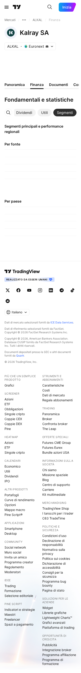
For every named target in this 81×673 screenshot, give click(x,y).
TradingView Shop (55, 508)
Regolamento (14, 567)
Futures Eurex (52, 447)
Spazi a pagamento (18, 624)
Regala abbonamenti (57, 400)
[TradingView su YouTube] (29, 290)
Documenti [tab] (58, 84)
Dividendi (11, 476)
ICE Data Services (61, 322)
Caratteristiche (53, 385)
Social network (15, 547)
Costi (46, 390)
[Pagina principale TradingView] (17, 7)
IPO (7, 481)
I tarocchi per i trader (57, 513)
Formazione (12, 591)
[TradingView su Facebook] (18, 290)
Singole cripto (14, 414)
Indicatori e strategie (19, 609)
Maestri (9, 614)
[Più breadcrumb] (24, 20)
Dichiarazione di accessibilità (54, 565)
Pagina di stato (53, 590)
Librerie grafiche (54, 613)
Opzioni (10, 505)
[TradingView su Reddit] (7, 301)
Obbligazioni (13, 409)
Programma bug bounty (54, 583)
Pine (7, 429)
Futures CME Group (56, 442)
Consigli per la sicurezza (52, 574)
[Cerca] (49, 7)
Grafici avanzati (53, 622)
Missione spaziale (55, 475)
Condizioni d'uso (54, 536)
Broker (47, 419)
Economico (12, 466)
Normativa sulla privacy (53, 551)
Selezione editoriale (18, 596)
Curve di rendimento (19, 500)
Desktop (10, 533)
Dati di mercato (53, 395)
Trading (10, 586)
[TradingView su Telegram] (61, 290)
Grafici (9, 385)
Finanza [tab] (37, 84)
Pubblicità (49, 645)
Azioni (8, 399)
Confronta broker (55, 424)
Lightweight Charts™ (57, 618)
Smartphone (13, 528)
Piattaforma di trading (58, 627)
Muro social (12, 552)
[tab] (24, 112)
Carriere (48, 489)
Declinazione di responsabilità (53, 543)
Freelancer (12, 619)
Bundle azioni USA (55, 452)
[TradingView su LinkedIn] (51, 290)
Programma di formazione (52, 662)
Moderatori (12, 572)
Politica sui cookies (56, 558)
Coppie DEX (13, 424)
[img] (47, 46)
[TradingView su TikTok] (72, 290)
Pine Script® (13, 515)
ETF (7, 404)
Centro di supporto (56, 485)
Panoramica (51, 414)
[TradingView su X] (7, 290)
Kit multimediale (53, 494)
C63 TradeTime (53, 518)
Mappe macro (14, 510)
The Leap (49, 429)
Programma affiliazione (59, 655)
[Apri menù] (6, 7)
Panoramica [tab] (14, 84)
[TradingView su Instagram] (40, 290)
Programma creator (18, 562)
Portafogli (11, 495)
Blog (45, 480)
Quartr (20, 355)
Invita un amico (15, 557)
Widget (47, 608)
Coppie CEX (13, 419)
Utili (7, 471)
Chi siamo (49, 470)
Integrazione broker (56, 650)
